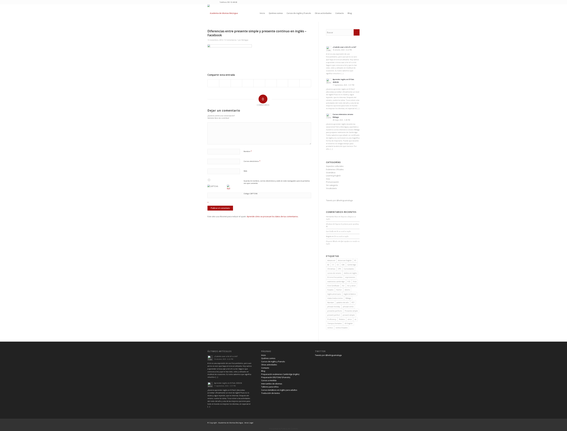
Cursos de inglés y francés (273, 361)
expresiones (350, 277)
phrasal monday (333, 306)
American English (345, 260)
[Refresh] (228, 188)
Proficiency (331, 319)
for (343, 285)
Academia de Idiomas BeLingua (230, 423)
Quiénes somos (268, 358)
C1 (333, 265)
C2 (338, 265)
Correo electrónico (252, 161)
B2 (328, 265)
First (354, 281)
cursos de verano (334, 273)
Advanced (331, 260)
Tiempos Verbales (334, 323)
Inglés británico (350, 294)
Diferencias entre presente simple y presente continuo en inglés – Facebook (256, 33)
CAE (343, 265)
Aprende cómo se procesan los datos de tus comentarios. (272, 216)
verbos (330, 328)
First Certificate (333, 285)
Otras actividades (269, 364)
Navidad (330, 302)
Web (245, 171)
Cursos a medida (268, 380)
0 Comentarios (230, 40)
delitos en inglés (350, 273)
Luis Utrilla (330, 231)
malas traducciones (335, 298)
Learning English (333, 175)
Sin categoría (332, 185)
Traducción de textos (270, 393)
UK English (348, 323)
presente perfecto (334, 311)
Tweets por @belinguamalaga (339, 200)
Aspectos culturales (335, 166)
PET (353, 302)
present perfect (333, 315)
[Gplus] (217, 2)
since (350, 319)
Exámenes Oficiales (335, 169)
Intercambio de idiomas (271, 383)
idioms (347, 290)
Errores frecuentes (334, 277)
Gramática (330, 172)
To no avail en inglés (344, 231)
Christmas (331, 269)
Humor (339, 290)
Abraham (329, 224)
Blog (263, 371)
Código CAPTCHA (250, 193)
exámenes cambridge (336, 281)
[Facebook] (213, 2)
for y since (351, 285)
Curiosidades (349, 269)
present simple (349, 315)
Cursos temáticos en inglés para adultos (279, 390)
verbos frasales (342, 328)
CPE (339, 269)
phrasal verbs (348, 306)
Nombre (248, 151)
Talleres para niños (270, 386)
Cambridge (351, 265)
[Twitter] (208, 2)
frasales (330, 290)
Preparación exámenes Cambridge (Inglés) (280, 374)
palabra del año (343, 302)
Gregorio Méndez (332, 241)
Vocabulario (331, 188)
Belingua (245, 40)
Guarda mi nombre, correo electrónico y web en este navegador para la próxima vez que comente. (277, 182)
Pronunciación (332, 182)
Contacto (265, 368)
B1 (355, 260)
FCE (348, 281)
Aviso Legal (249, 423)
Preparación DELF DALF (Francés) (275, 377)
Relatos (342, 319)
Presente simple (351, 311)
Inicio (263, 355)
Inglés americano (334, 294)
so (355, 319)
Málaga (348, 298)
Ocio (328, 179)
